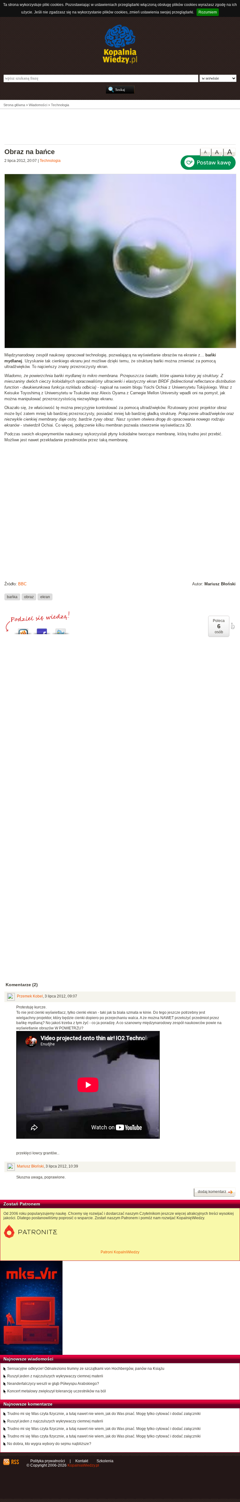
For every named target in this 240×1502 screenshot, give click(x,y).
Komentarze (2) (22, 984)
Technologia (50, 160)
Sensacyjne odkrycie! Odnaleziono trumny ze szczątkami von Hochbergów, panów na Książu (85, 1368)
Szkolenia (105, 1461)
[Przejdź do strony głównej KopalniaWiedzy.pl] (120, 44)
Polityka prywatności (47, 1461)
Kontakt (81, 1461)
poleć (232, 626)
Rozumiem (207, 12)
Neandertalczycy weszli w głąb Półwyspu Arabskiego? (53, 1383)
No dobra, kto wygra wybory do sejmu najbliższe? (49, 1444)
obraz (29, 596)
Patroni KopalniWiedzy (120, 1252)
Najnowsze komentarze (27, 1403)
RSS (15, 1462)
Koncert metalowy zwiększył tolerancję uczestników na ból (56, 1391)
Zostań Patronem (21, 1203)
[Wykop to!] (23, 629)
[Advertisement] (120, 126)
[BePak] (120, 347)
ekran (45, 596)
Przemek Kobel (30, 996)
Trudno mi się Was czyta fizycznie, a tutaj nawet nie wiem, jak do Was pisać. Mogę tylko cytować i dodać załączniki (104, 1413)
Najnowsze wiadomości (28, 1358)
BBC (22, 584)
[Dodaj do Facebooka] (41, 629)
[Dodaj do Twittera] (60, 629)
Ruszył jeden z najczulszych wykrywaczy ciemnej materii (55, 1376)
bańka (12, 596)
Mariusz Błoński (30, 1166)
